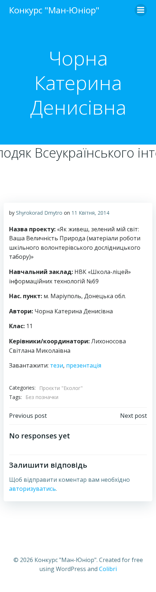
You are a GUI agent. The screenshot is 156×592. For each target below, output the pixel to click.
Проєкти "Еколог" (61, 388)
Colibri (108, 569)
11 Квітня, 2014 (90, 212)
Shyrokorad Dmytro (39, 212)
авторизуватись (32, 489)
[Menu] (141, 10)
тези (56, 365)
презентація (83, 365)
